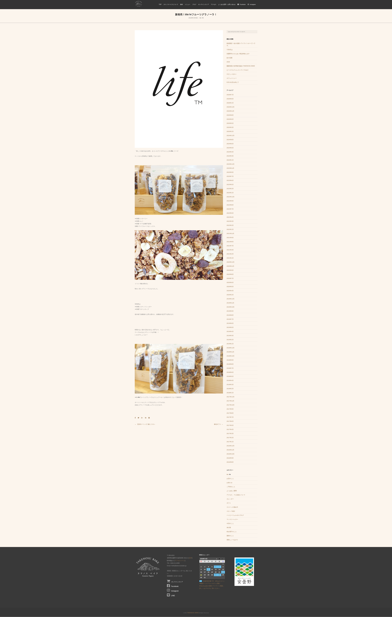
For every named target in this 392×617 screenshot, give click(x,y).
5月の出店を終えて (233, 82)
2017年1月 (230, 441)
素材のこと (230, 535)
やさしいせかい (232, 74)
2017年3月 (230, 433)
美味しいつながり (232, 540)
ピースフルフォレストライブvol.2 (237, 70)
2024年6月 (230, 144)
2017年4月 (230, 429)
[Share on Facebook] (135, 418)
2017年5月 (230, 425)
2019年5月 (230, 327)
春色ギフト (218, 424)
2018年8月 (230, 364)
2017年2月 (230, 437)
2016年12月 (230, 446)
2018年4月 (230, 380)
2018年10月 (230, 356)
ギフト (229, 503)
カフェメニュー (232, 78)
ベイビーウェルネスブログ (235, 515)
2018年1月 (230, 393)
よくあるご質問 (232, 491)
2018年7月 (230, 368)
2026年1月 (230, 103)
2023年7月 (230, 176)
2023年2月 (230, 188)
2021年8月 (230, 241)
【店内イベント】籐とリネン (145, 424)
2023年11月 (230, 168)
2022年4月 (230, 217)
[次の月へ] (223, 558)
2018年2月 (230, 388)
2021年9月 (230, 237)
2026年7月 (230, 95)
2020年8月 (230, 274)
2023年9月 (230, 172)
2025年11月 (230, 111)
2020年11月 (230, 266)
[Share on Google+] (142, 418)
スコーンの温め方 (232, 507)
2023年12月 (230, 164)
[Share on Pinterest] (149, 418)
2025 (228, 62)
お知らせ (229, 482)
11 (208, 569)
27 (216, 575)
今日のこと (230, 523)
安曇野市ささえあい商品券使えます (238, 53)
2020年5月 (230, 286)
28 (219, 575)
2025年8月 (230, 115)
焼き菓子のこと (232, 531)
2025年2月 (230, 131)
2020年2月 (230, 295)
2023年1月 (230, 192)
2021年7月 (230, 246)
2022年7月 (230, 209)
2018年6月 (230, 372)
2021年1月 (230, 258)
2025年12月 (230, 107)
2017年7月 (230, 417)
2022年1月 (230, 229)
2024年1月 (230, 160)
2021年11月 (230, 233)
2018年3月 (230, 384)
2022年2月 (230, 225)
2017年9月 (230, 409)
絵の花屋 (229, 58)
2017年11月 (230, 401)
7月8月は (230, 49)
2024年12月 (230, 135)
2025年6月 (230, 119)
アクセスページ (180, 560)
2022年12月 (230, 197)
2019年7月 (230, 319)
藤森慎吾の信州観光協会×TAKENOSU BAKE (241, 66)
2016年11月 (230, 450)
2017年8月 (230, 413)
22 (223, 572)
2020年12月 (230, 262)
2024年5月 (230, 148)
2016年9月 (230, 458)
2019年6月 (230, 323)
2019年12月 (230, 299)
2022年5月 (230, 213)
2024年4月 (230, 152)
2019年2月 (230, 339)
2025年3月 (230, 127)
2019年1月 (230, 344)
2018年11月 (230, 352)
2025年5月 (230, 123)
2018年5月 (230, 376)
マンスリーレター (232, 519)
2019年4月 (230, 331)
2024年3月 (230, 156)
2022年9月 (230, 201)
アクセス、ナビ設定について (236, 495)
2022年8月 (230, 205)
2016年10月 (230, 454)
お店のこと (230, 478)
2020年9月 (230, 270)
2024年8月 (230, 139)
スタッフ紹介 (231, 511)
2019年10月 (230, 307)
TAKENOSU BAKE (193, 613)
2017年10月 (230, 405)
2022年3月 (230, 221)
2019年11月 (230, 303)
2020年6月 (230, 282)
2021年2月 (230, 254)
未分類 (229, 527)
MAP (190, 558)
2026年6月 (230, 99)
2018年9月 (230, 360)
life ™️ (202, 18)
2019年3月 (230, 335)
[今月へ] (219, 558)
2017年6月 (230, 421)
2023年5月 (230, 184)
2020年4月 (230, 290)
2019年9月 (230, 311)
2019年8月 (230, 315)
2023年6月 (230, 180)
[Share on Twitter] (138, 418)
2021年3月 (230, 250)
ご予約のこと (231, 486)
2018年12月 (230, 348)
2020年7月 (230, 278)
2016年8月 (230, 462)
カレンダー (230, 499)
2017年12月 (230, 397)
